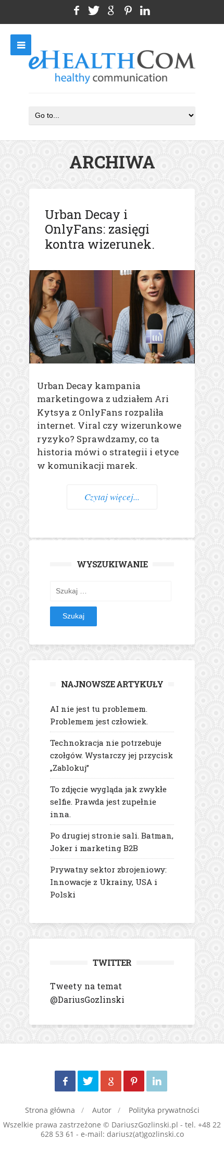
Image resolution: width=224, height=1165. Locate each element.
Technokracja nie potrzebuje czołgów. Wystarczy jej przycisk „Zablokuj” (111, 755)
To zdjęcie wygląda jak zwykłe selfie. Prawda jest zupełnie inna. (108, 801)
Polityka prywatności (164, 1110)
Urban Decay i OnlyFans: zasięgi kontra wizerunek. (101, 229)
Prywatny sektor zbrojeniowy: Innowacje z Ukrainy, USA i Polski (108, 882)
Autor (101, 1110)
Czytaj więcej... (112, 497)
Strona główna (50, 1110)
